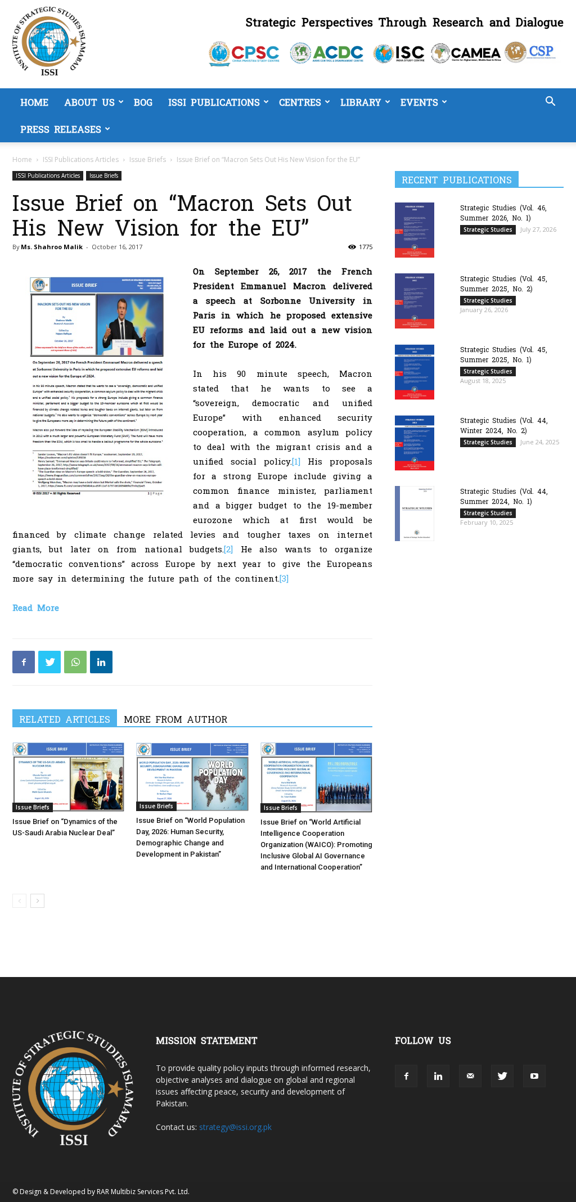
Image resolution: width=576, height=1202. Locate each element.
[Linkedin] (101, 662)
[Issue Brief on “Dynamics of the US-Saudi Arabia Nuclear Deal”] (68, 777)
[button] (550, 102)
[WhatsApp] (75, 662)
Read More (35, 607)
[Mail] (470, 1076)
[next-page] (37, 901)
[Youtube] (534, 1076)
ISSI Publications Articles (81, 159)
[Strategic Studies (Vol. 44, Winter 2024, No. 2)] (414, 443)
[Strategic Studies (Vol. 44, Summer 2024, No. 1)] (414, 513)
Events (419, 101)
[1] (296, 461)
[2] (228, 548)
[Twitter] (49, 662)
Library (360, 101)
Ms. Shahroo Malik (52, 246)
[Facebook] (23, 662)
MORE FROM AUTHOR (175, 718)
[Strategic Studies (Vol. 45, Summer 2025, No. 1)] (414, 372)
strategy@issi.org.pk (235, 1127)
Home (34, 101)
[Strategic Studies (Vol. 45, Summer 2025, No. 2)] (414, 300)
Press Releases (60, 128)
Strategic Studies (488, 229)
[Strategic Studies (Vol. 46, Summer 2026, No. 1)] (414, 229)
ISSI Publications (214, 101)
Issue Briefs (147, 159)
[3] (284, 578)
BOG (143, 101)
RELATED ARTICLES (64, 718)
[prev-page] (19, 901)
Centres (300, 101)
